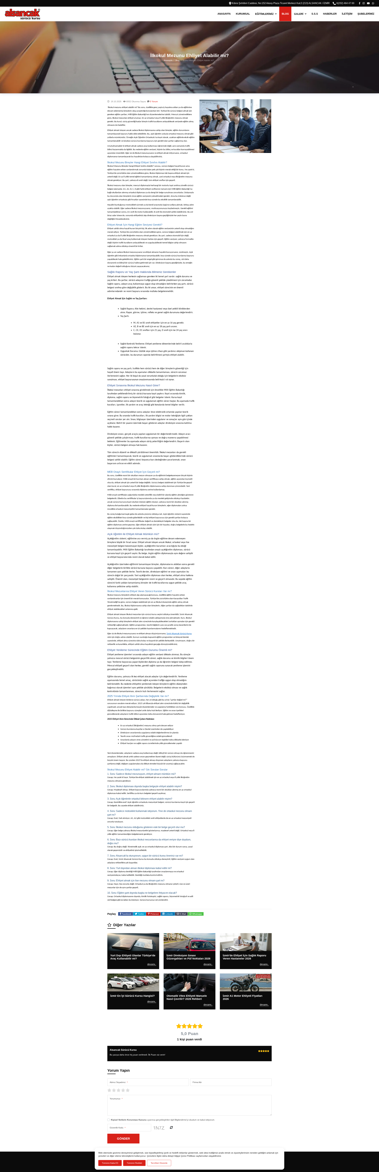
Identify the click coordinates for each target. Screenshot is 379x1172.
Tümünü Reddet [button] (134, 1163)
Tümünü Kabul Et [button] (110, 1163)
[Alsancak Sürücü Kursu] (22, 14)
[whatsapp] (373, 3)
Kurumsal (243, 13)
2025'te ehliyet (142, 760)
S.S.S (314, 13)
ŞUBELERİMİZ (366, 13)
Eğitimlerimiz (264, 14)
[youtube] (368, 3)
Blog (285, 13)
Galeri (298, 14)
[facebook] (359, 3)
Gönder (123, 1138)
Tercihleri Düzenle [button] (159, 1163)
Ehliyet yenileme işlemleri (119, 654)
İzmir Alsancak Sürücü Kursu (179, 634)
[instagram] (364, 3)
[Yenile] (171, 1127)
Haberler (330, 13)
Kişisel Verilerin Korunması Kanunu (129, 1119)
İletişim (347, 13)
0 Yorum (154, 101)
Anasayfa (224, 13)
